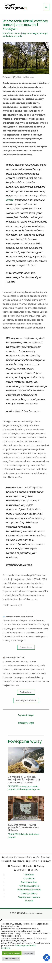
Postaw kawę (26, 692)
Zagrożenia (31, 860)
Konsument (20, 857)
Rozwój (20, 860)
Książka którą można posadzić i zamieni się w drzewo (23, 827)
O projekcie (29, 878)
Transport (6, 860)
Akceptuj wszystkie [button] (12, 953)
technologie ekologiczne (28, 789)
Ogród (36, 857)
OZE (14, 860)
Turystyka (45, 857)
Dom (29, 857)
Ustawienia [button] (28, 953)
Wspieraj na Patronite (26, 700)
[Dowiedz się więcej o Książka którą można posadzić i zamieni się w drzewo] (26, 808)
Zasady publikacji (29, 893)
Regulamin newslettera (29, 889)
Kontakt (29, 900)
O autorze (29, 874)
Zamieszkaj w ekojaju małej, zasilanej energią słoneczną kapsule (24, 779)
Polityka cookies (29, 882)
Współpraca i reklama (29, 897)
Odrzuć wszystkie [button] (11, 958)
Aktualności (7, 857)
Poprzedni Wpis (26, 715)
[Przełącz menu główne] (46, 7)
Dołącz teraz (26, 647)
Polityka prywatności (29, 885)
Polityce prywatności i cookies (18, 946)
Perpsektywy (44, 860)
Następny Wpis (26, 722)
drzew (9, 200)
